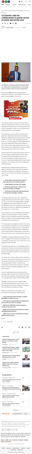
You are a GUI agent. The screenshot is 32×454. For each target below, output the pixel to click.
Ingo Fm (7, 436)
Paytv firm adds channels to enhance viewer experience (11, 404)
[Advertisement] (16, 46)
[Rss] (16, 430)
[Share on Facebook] (2, 23)
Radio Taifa (3, 433)
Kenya (25, 413)
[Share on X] (5, 23)
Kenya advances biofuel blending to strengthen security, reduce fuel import (11, 388)
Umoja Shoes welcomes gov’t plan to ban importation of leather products (15, 181)
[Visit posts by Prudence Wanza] (3, 27)
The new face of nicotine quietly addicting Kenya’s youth (11, 356)
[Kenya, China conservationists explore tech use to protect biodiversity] (26, 364)
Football (4, 352)
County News (5, 344)
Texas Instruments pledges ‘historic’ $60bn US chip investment (10, 396)
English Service (11, 433)
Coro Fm (17, 433)
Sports (7, 352)
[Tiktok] (11, 430)
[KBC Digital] (5, 1)
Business (4, 12)
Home (2, 10)
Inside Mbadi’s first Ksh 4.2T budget (15, 184)
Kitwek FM (16, 435)
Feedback (26, 439)
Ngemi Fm (17, 436)
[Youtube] (8, 430)
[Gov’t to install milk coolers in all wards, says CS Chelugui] (26, 380)
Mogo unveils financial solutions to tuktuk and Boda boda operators (15, 310)
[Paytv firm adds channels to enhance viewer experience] (26, 404)
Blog (6, 10)
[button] (19, 1)
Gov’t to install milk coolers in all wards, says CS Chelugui (11, 380)
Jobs (11, 439)
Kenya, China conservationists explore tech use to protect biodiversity (10, 364)
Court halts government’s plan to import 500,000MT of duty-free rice (14, 297)
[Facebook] (2, 430)
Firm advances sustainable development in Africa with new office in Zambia (15, 301)
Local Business (12, 377)
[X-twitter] (5, 430)
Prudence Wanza (9, 27)
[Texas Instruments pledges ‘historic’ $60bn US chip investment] (26, 396)
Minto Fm (28, 433)
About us (3, 439)
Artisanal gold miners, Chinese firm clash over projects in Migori (14, 187)
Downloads (15, 439)
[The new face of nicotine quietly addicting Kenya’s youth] (26, 357)
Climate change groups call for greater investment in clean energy (10, 340)
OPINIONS (4, 359)
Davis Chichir (10, 321)
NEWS (9, 367)
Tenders (7, 439)
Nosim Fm (23, 436)
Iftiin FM (12, 436)
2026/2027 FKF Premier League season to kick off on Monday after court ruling (10, 349)
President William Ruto (17, 413)
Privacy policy (8, 441)
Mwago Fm (22, 435)
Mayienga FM (4, 435)
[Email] (10, 23)
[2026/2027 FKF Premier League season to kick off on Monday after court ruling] (26, 349)
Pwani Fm (22, 433)
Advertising (20, 439)
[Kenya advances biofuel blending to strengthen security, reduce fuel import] (26, 388)
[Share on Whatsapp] (8, 23)
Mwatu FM (10, 435)
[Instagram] (14, 430)
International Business (11, 393)
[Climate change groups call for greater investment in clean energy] (26, 341)
